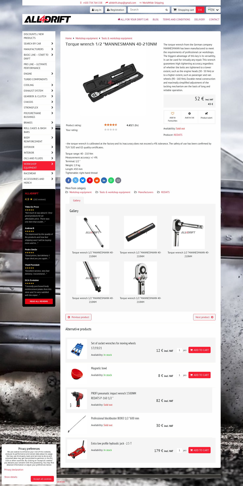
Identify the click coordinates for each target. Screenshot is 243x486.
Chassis (28, 101)
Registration (117, 9)
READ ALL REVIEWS (39, 301)
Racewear (30, 173)
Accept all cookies (42, 478)
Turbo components (35, 79)
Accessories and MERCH (34, 180)
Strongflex (31, 107)
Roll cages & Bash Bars (35, 130)
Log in (97, 9)
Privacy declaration (13, 469)
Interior (29, 152)
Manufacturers (145, 192)
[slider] (110, 124)
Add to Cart (201, 350)
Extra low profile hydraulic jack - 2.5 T (111, 443)
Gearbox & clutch (35, 96)
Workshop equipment (80, 192)
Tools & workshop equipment (115, 192)
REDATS (165, 192)
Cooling (29, 85)
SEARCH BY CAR (32, 43)
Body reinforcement (33, 139)
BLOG (156, 19)
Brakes (28, 122)
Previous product (80, 317)
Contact (214, 19)
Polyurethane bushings (32, 115)
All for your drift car (134, 19)
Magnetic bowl (99, 368)
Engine (28, 73)
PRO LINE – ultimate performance (35, 66)
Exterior (29, 147)
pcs (184, 350)
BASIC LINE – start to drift (36, 56)
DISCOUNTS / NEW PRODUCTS (34, 36)
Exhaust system (33, 90)
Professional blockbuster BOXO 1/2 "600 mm (115, 418)
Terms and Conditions (176, 19)
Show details (10, 477)
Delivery (199, 19)
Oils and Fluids (33, 158)
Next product (202, 317)
